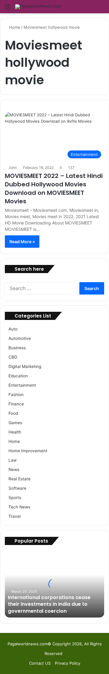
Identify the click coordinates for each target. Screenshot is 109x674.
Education (18, 375)
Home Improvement (27, 450)
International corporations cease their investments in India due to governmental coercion (49, 604)
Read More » (22, 241)
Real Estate (19, 478)
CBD (12, 357)
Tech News (19, 507)
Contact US (40, 663)
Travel (14, 516)
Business (17, 347)
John (12, 167)
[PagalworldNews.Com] (38, 6)
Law (12, 460)
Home (14, 27)
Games (15, 422)
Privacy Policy (67, 663)
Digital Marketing (24, 366)
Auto (13, 329)
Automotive (19, 338)
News (13, 469)
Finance (16, 403)
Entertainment (22, 385)
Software (17, 488)
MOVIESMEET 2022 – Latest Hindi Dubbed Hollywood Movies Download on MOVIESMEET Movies (54, 188)
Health (14, 432)
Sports (14, 497)
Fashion (16, 394)
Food (13, 413)
